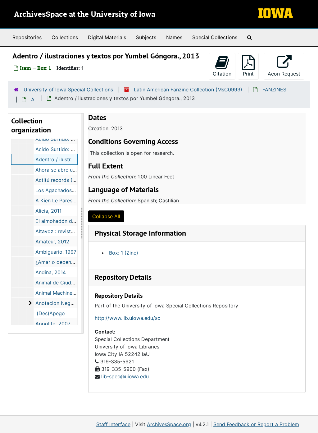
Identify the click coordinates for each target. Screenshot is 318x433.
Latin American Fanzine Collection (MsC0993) (188, 89)
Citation (222, 74)
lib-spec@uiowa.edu (125, 376)
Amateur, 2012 (52, 241)
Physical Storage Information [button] (140, 233)
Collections (65, 37)
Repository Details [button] (123, 277)
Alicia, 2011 (48, 211)
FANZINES (274, 89)
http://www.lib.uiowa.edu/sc (127, 318)
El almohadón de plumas (64, 221)
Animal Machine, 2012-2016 (67, 293)
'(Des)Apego (50, 313)
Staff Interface (113, 424)
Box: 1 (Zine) (123, 253)
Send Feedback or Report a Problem (256, 424)
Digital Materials (107, 37)
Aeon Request (286, 73)
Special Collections (214, 37)
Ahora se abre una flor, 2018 (68, 170)
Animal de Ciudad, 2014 (63, 282)
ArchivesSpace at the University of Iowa (84, 14)
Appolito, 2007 (52, 323)
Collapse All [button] (106, 216)
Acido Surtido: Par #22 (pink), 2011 (76, 139)
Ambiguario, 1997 (55, 252)
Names (174, 37)
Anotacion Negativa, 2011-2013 (72, 303)
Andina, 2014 (50, 272)
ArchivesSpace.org (169, 424)
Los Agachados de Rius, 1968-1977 (76, 190)
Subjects (146, 37)
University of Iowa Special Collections (68, 89)
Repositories (27, 37)
